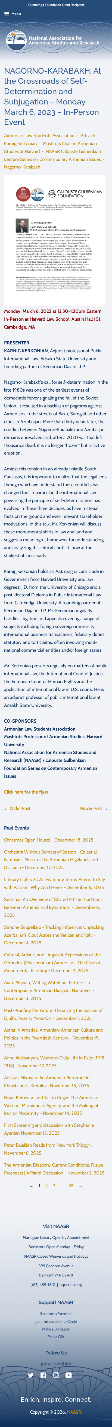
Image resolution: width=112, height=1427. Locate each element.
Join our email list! (56, 1364)
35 (71, 1185)
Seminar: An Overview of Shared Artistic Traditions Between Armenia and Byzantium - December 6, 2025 (53, 907)
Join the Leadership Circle (56, 1321)
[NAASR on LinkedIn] (81, 1376)
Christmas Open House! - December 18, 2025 (48, 840)
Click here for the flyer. (26, 792)
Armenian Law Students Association (39, 135)
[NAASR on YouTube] (69, 1376)
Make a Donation (56, 1329)
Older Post (20, 808)
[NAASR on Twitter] (31, 1376)
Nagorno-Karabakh (22, 167)
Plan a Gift (56, 1336)
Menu (16, 13)
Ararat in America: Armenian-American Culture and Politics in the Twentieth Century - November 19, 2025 (53, 1038)
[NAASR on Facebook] (43, 1376)
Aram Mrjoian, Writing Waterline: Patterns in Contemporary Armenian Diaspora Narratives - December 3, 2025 (49, 990)
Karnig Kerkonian (20, 143)
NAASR (74, 1412)
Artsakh (88, 135)
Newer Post (91, 808)
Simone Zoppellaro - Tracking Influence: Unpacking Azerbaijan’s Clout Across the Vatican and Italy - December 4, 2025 (54, 935)
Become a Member (56, 1313)
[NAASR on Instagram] (56, 1376)
